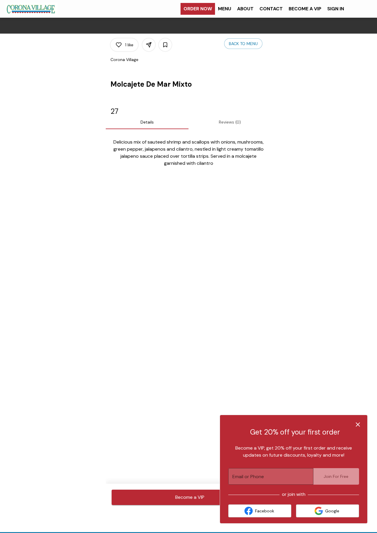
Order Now (197, 9)
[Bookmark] (165, 44)
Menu (224, 9)
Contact (271, 9)
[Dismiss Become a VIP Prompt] (358, 424)
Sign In (335, 9)
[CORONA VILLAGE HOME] (31, 8)
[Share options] (148, 44)
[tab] (147, 122)
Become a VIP (305, 9)
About (245, 9)
